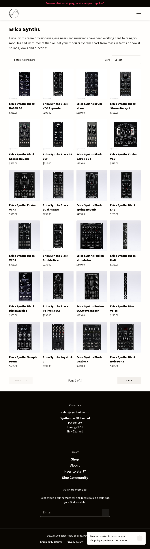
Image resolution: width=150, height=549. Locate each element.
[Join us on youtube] (89, 439)
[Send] (105, 512)
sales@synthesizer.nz (75, 412)
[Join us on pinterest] (75, 439)
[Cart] (130, 13)
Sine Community (75, 477)
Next (129, 380)
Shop (75, 459)
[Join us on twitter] (60, 439)
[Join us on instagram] (82, 439)
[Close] (139, 538)
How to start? (75, 471)
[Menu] (138, 13)
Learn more (121, 540)
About (75, 465)
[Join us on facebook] (67, 439)
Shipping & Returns (51, 542)
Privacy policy (75, 542)
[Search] (122, 13)
